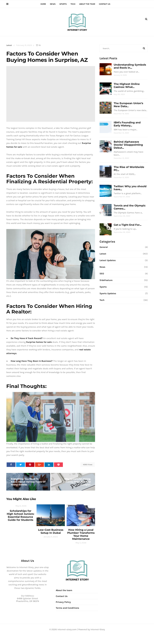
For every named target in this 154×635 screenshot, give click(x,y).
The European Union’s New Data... (128, 105)
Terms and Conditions (67, 607)
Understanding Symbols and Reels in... (130, 66)
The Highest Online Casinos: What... (127, 85)
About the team (87, 4)
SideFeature (106, 280)
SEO (102, 273)
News (52, 4)
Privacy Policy (63, 602)
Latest (9, 45)
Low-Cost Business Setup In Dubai (50, 531)
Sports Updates (108, 293)
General (104, 247)
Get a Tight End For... (127, 224)
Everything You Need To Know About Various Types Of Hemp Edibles (28, 481)
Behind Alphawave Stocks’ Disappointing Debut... (128, 144)
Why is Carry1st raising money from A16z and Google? (77, 481)
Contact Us (104, 4)
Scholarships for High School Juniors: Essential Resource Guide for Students (20, 515)
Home (43, 4)
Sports (63, 4)
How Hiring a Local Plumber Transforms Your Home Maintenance (81, 534)
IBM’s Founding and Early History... (127, 124)
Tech (73, 4)
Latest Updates (108, 260)
